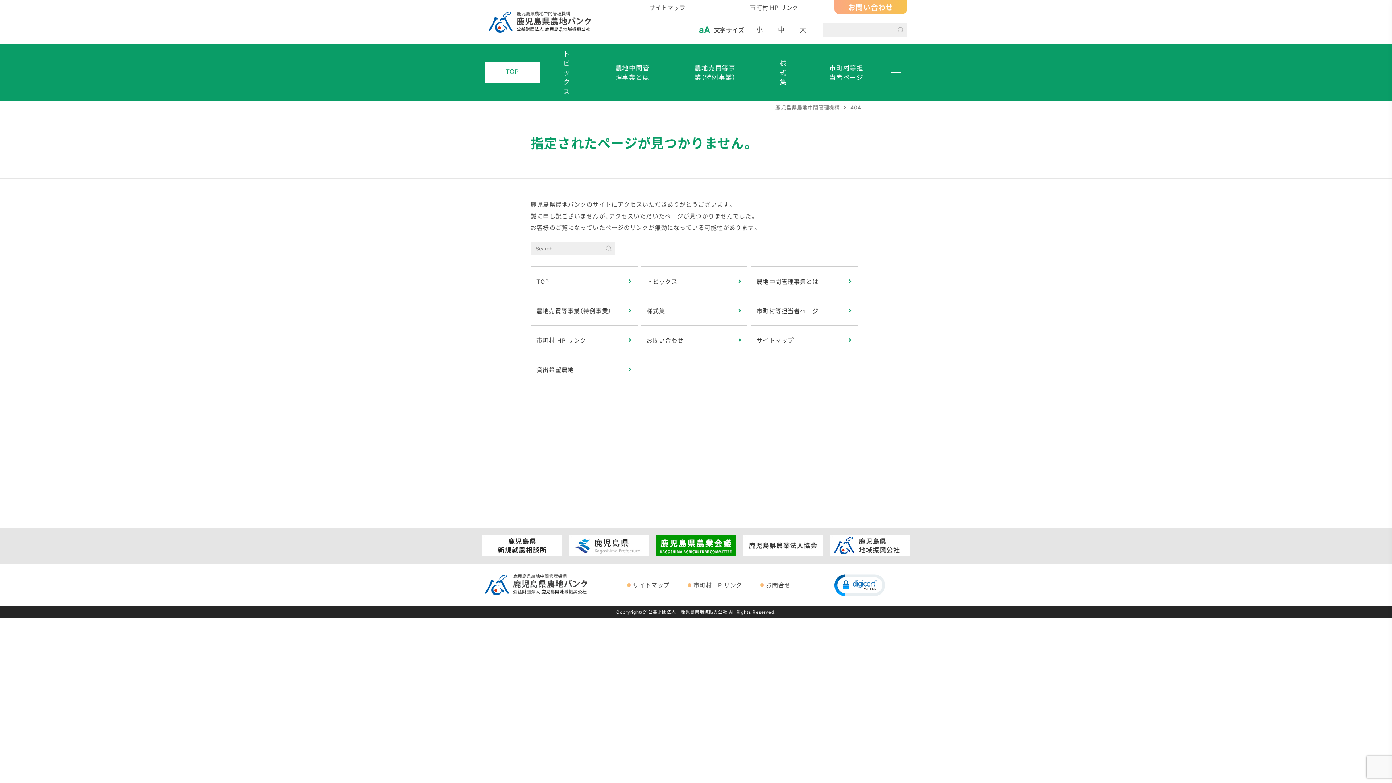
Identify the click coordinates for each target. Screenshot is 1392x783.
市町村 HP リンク (774, 7)
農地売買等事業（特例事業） (715, 72)
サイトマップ (667, 7)
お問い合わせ (871, 7)
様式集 (783, 72)
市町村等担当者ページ (846, 72)
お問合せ (778, 585)
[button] (859, 584)
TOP (512, 71)
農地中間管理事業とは (633, 72)
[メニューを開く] (896, 72)
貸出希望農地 (555, 369)
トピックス (566, 72)
